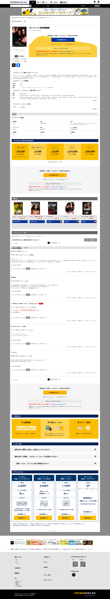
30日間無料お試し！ (63, 40)
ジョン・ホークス (43, 98)
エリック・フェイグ (45, 95)
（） (25, 61)
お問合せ (46, 567)
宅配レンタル (18, 581)
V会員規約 (16, 549)
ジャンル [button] (36, 6)
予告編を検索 (21, 56)
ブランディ (37, 97)
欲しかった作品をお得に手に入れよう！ (34, 539)
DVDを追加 (49, 221)
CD (40, 2)
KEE (31, 356)
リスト (95, 3)
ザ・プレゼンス (50, 216)
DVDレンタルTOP (15, 17)
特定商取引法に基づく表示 (68, 549)
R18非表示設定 (18, 586)
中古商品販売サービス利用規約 (41, 549)
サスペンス (38, 30)
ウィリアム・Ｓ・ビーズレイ (68, 95)
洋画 (34, 30)
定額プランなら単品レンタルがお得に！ (67, 539)
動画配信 (65, 2)
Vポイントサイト (48, 580)
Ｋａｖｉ (31, 330)
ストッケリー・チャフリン (56, 95)
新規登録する (22, 518)
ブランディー (54, 97)
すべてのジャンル (22, 17)
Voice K (26, 281)
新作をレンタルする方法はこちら (66, 51)
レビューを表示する (15, 312)
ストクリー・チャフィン (35, 95)
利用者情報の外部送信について (80, 549)
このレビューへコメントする (90, 271)
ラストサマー (22, 106)
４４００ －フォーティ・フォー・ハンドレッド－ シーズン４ (25, 216)
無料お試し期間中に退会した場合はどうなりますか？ (33, 449)
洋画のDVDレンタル (31, 17)
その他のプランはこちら (56, 44)
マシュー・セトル (72, 97)
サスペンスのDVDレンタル (41, 17)
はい (28, 268)
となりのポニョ (33, 307)
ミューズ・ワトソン (81, 97)
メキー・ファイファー (62, 97)
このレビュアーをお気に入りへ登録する (74, 271)
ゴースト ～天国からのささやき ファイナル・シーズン (41, 216)
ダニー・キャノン (23, 93)
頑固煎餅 (31, 254)
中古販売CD (55, 2)
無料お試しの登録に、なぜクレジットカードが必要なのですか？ (36, 456)
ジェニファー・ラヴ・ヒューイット (27, 97)
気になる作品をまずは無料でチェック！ (83, 539)
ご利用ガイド (83, 6)
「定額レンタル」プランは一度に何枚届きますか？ (32, 463)
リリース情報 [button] (45, 6)
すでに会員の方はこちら (70, 44)
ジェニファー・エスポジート (32, 98)
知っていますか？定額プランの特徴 (49, 539)
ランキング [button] (55, 6)
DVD (33, 2)
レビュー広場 (47, 575)
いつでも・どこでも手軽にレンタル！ (17, 539)
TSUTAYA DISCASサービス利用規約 (26, 549)
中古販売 (17, 584)
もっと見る (94, 100)
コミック (47, 2)
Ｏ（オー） (66, 216)
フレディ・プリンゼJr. (45, 97)
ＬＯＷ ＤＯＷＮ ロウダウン (87, 216)
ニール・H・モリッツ (24, 95)
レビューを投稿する (90, 240)
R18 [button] (97, 6)
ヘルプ (90, 6)
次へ (60, 242)
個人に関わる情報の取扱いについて (55, 549)
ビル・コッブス (90, 97)
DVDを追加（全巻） (16, 221)
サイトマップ (90, 549)
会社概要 (12, 549)
